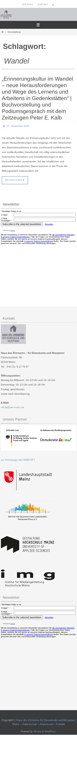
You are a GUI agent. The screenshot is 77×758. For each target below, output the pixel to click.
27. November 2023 (18, 125)
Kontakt (43, 4)
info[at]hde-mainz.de (12, 406)
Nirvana (37, 730)
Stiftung (27, 4)
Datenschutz (29, 723)
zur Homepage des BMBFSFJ (18, 458)
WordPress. (50, 730)
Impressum (47, 723)
